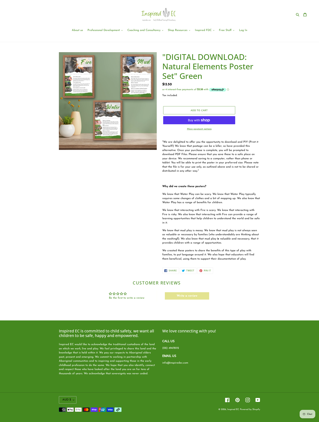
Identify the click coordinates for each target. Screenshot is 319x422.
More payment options (199, 129)
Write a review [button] (187, 295)
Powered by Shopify (250, 409)
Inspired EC (233, 409)
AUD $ (66, 399)
